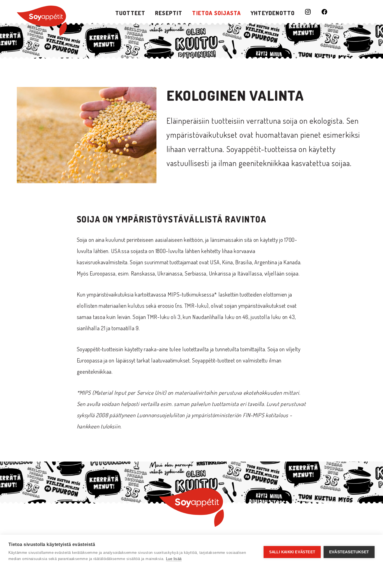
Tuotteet (130, 13)
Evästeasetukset (349, 552)
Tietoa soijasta (216, 13)
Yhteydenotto (273, 13)
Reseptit (169, 13)
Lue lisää (174, 559)
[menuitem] (130, 13)
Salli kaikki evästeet (292, 552)
